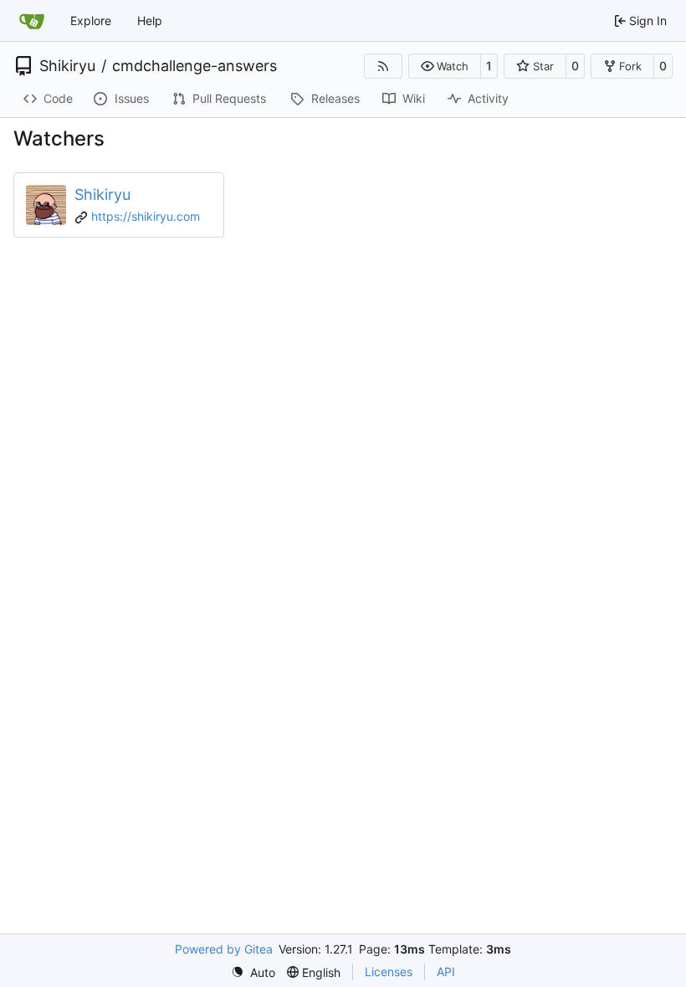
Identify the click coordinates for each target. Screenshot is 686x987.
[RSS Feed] (383, 66)
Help (149, 20)
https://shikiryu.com (145, 216)
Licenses (388, 971)
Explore (90, 20)
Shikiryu (67, 66)
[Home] (31, 21)
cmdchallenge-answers (194, 66)
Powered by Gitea (224, 949)
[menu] (253, 972)
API (446, 971)
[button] (444, 66)
